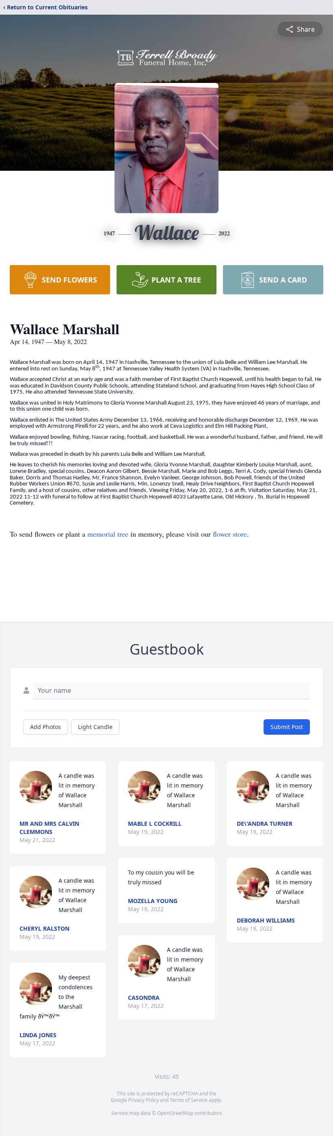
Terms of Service (189, 1100)
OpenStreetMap (175, 1113)
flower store (230, 534)
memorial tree (107, 534)
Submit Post (286, 727)
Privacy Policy (143, 1100)
